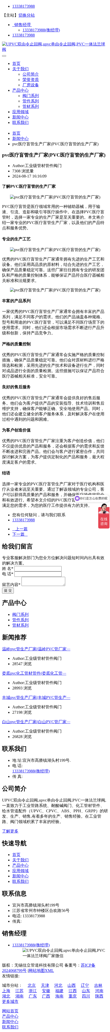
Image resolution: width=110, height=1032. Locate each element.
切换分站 (26, 15)
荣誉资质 (31, 79)
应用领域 (20, 112)
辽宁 (85, 985)
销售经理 (22, 24)
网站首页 (10, 1011)
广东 (33, 996)
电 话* (7, 574)
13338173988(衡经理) (41, 30)
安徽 (46, 991)
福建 (59, 991)
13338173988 (23, 6)
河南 (99, 991)
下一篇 (20, 534)
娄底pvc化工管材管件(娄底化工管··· (34, 673)
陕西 (99, 996)
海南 (59, 996)
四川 (86, 996)
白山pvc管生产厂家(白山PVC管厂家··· (36, 722)
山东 (86, 991)
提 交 (8, 590)
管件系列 (31, 101)
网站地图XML (41, 970)
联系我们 (20, 122)
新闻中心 (20, 117)
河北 (58, 985)
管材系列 (31, 106)
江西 (73, 991)
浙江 (33, 991)
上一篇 (20, 529)
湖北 (6, 996)
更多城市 (10, 1001)
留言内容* (11, 584)
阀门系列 (31, 95)
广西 (46, 996)
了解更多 (10, 831)
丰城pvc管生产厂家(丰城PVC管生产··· (36, 697)
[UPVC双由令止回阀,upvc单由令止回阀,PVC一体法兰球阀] (55, 49)
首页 (16, 63)
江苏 (19, 991)
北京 (32, 985)
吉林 (98, 985)
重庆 (73, 996)
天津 (45, 985)
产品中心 (20, 90)
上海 (6, 991)
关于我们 (20, 69)
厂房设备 (31, 85)
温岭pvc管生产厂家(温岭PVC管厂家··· (36, 649)
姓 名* (7, 568)
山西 (72, 985)
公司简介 (31, 74)
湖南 (19, 996)
